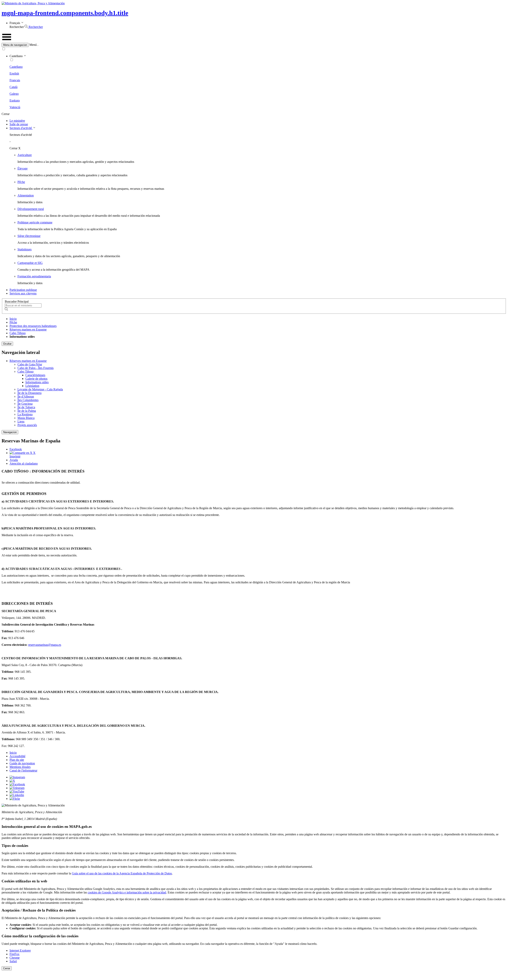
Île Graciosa (25, 403)
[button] (254, 45)
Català (13, 87)
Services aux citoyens (23, 293)
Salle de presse (19, 124)
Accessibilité (17, 756)
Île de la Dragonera (29, 393)
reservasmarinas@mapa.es (44, 644)
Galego (14, 93)
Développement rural (30, 209)
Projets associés (27, 425)
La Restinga (25, 414)
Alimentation (25, 195)
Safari (13, 961)
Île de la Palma (26, 410)
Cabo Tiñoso (18, 333)
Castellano (16, 66)
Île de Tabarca (26, 407)
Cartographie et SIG (30, 263)
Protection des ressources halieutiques (33, 326)
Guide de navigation (22, 763)
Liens (20, 421)
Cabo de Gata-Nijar (29, 364)
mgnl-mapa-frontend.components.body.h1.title (65, 12)
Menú (33, 44)
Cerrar (6, 968)
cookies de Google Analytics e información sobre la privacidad (127, 892)
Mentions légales (20, 767)
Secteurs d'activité (21, 128)
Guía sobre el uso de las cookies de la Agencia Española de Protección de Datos (122, 873)
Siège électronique (28, 236)
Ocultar (7, 343)
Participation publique (23, 289)
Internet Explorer (20, 950)
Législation (32, 385)
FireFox (14, 954)
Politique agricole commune (34, 222)
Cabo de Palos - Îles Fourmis (35, 368)
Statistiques (24, 249)
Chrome (15, 957)
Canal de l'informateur (23, 770)
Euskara (15, 100)
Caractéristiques (35, 375)
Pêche (21, 182)
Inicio (13, 318)
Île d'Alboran (25, 396)
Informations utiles (37, 382)
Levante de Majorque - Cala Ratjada (40, 389)
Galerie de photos (36, 378)
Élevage (22, 168)
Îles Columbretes (27, 400)
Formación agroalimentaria (34, 276)
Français (15, 80)
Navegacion (10, 432)
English (14, 73)
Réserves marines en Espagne (28, 329)
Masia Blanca (26, 418)
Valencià (15, 107)
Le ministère (17, 120)
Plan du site (17, 759)
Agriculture (24, 155)
